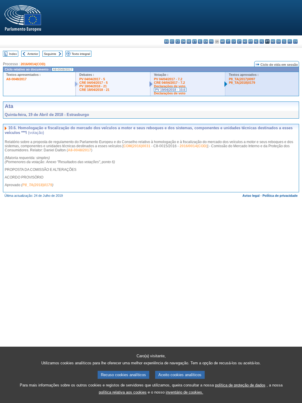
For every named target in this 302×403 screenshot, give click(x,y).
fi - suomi (290, 41)
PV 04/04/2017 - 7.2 (168, 79)
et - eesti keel (194, 41)
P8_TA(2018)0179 (242, 82)
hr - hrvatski (222, 41)
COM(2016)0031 (136, 146)
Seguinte (50, 53)
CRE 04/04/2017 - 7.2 (169, 82)
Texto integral (81, 53)
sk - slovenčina (278, 41)
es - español (172, 41)
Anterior (32, 53)
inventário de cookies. (184, 392)
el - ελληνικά (200, 41)
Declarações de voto (170, 86)
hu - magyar (245, 41)
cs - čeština (177, 41)
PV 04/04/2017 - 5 (92, 79)
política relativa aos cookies (123, 392)
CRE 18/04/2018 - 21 (94, 89)
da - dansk (183, 41)
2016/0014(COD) (33, 64)
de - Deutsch (189, 41)
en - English (205, 41)
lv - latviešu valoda (234, 41)
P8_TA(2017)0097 (242, 79)
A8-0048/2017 (16, 79)
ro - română (273, 41)
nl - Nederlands (256, 41)
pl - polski (262, 41)
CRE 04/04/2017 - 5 (93, 82)
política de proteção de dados (240, 385)
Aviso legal (251, 195)
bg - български (166, 41)
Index (13, 53)
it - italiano (228, 41)
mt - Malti (250, 41)
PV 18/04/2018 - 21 (93, 86)
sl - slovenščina (284, 41)
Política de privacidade (280, 195)
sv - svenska (295, 41)
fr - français (211, 41)
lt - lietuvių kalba (239, 41)
